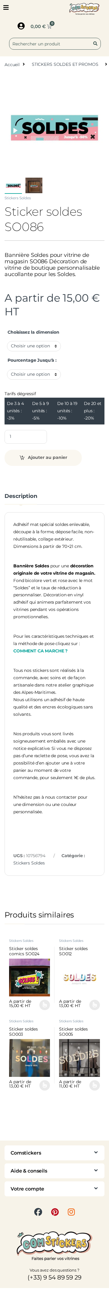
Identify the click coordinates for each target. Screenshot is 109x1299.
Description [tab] (21, 496)
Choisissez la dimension (33, 332)
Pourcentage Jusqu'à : (32, 360)
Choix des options (42, 1005)
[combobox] (55, 44)
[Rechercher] (96, 44)
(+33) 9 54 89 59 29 (54, 1277)
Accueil (12, 64)
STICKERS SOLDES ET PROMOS (65, 64)
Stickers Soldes (18, 198)
